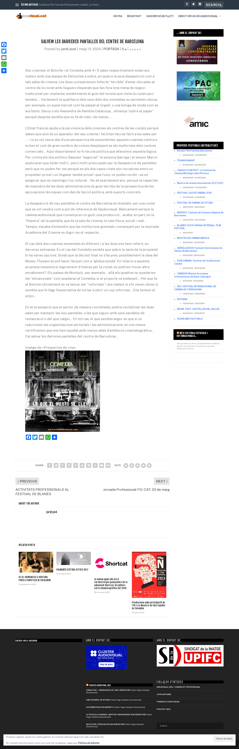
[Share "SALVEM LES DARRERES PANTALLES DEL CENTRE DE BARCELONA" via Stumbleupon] (95, 465)
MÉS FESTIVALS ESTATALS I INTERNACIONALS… (192, 334)
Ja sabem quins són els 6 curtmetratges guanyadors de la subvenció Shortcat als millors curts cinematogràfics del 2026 (110, 584)
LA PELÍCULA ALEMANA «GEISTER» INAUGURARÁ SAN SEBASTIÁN (116, 714)
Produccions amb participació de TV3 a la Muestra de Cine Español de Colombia (148, 605)
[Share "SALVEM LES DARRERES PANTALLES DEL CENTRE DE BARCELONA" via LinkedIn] (82, 465)
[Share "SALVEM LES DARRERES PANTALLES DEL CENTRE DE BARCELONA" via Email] (101, 465)
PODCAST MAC (164, 709)
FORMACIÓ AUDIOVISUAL (168, 702)
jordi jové (68, 49)
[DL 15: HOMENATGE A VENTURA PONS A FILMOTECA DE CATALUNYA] (36, 562)
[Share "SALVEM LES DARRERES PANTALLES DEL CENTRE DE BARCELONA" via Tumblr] (69, 465)
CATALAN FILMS (164, 694)
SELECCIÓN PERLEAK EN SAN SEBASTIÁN (105, 724)
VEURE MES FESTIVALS (190, 318)
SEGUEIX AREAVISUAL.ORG (100, 685)
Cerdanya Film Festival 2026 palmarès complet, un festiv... (69, 4)
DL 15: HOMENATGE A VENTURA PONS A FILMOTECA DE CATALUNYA (35, 578)
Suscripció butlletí (159, 16)
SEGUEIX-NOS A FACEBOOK (26, 641)
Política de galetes (88, 743)
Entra (117, 16)
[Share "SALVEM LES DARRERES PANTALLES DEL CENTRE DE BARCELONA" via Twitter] (56, 465)
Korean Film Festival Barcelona (194, 150)
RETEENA (182, 299)
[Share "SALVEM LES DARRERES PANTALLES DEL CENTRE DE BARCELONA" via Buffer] (88, 465)
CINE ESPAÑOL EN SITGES (98, 700)
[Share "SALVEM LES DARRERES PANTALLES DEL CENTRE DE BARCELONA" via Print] (108, 465)
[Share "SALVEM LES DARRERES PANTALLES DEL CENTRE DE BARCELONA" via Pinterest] (75, 465)
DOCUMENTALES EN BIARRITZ (100, 707)
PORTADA (111, 49)
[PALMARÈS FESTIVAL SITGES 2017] (73, 558)
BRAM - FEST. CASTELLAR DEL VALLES (198, 309)
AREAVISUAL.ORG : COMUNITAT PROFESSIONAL (178, 687)
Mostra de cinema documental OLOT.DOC (200, 183)
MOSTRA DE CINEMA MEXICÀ (193, 238)
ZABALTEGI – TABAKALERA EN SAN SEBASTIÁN (108, 690)
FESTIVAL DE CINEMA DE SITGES (195, 202)
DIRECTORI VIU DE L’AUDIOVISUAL (198, 16)
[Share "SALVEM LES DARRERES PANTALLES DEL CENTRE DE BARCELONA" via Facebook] (49, 465)
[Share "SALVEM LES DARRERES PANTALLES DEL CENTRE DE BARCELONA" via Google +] (62, 465)
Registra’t (134, 16)
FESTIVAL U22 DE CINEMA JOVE (194, 193)
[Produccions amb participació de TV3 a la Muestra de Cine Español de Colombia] (149, 575)
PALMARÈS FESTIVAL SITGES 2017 (72, 569)
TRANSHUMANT (186, 160)
